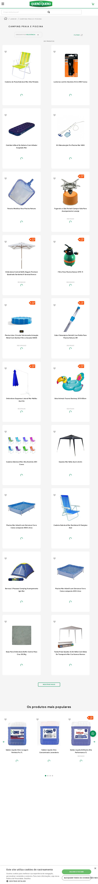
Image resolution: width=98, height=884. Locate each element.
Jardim (13, 19)
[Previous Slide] (4, 572)
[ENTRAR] (77, 4)
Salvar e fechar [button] (76, 872)
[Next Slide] (94, 572)
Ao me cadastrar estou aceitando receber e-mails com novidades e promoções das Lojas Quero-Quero (49, 789)
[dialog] (49, 875)
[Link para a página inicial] (5, 19)
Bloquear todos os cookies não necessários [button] (77, 878)
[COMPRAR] (17, 108)
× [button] (95, 868)
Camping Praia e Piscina (31, 19)
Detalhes (27, 878)
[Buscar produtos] (49, 12)
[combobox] (41, 12)
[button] (45, 608)
